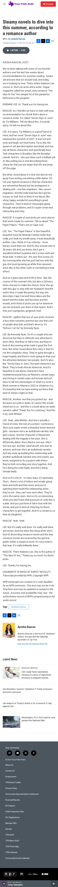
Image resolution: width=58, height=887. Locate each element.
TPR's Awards (11, 852)
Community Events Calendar (17, 858)
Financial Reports (12, 800)
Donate (49, 4)
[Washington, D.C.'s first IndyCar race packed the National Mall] (11, 722)
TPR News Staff (12, 841)
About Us (9, 765)
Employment (10, 777)
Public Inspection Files (14, 812)
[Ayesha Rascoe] (9, 631)
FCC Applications (12, 817)
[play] (4, 883)
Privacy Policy (11, 788)
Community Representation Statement (22, 794)
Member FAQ (11, 823)
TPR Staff (9, 835)
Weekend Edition (18, 607)
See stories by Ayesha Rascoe (32, 643)
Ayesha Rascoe (18, 39)
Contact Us (10, 771)
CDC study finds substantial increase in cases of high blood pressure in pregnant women (36, 675)
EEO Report (10, 806)
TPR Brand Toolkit (13, 783)
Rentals (8, 829)
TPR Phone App (12, 847)
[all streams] (54, 883)
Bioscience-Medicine (30, 668)
